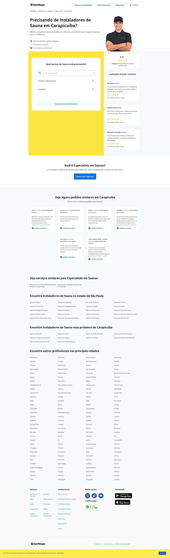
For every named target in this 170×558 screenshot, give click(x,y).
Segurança (120, 5)
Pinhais (88, 416)
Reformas (46, 504)
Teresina (61, 416)
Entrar (135, 5)
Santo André (62, 373)
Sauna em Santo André (37, 314)
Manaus (60, 377)
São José (89, 393)
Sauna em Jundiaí (92, 306)
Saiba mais (60, 553)
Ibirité (88, 440)
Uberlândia (117, 389)
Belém (88, 381)
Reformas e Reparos (46, 11)
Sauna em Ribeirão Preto (122, 310)
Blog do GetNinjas (64, 514)
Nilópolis (33, 420)
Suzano (88, 397)
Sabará (32, 444)
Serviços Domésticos (47, 515)
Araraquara (89, 448)
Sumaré (88, 412)
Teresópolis (118, 452)
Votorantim (118, 440)
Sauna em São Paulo (92, 318)
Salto (32, 460)
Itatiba (116, 456)
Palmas (116, 420)
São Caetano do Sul (64, 393)
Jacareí (116, 416)
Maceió (60, 409)
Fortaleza (117, 357)
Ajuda (60, 529)
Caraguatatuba (91, 444)
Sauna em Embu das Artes (94, 334)
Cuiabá (32, 381)
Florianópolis (90, 369)
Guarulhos (61, 365)
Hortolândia (90, 409)
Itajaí (31, 405)
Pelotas (60, 448)
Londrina (61, 401)
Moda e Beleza (48, 499)
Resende (61, 475)
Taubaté (61, 424)
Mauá (88, 401)
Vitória (60, 389)
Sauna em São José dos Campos (68, 318)
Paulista (117, 432)
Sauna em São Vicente (121, 318)
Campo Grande (91, 377)
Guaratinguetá (91, 468)
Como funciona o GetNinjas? (42, 48)
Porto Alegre (34, 369)
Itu (59, 440)
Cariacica (89, 424)
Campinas (89, 373)
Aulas (32, 499)
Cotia (116, 397)
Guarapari (117, 460)
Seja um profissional (83, 5)
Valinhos (33, 416)
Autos (32, 504)
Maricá (88, 428)
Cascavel (33, 440)
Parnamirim (34, 428)
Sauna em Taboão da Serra (67, 342)
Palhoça (117, 472)
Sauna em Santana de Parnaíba (124, 338)
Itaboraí (117, 444)
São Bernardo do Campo (122, 373)
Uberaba (117, 448)
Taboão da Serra (35, 385)
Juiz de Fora (34, 393)
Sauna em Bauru (35, 302)
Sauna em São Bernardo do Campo (125, 314)
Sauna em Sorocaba (92, 314)
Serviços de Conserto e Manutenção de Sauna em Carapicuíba (43, 286)
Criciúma (89, 460)
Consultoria (34, 509)
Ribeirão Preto (63, 369)
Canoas (88, 389)
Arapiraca (33, 397)
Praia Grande (118, 385)
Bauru (60, 436)
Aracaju (116, 405)
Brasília (116, 361)
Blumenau (117, 401)
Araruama (89, 456)
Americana (61, 428)
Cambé (116, 475)
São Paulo (61, 357)
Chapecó (61, 456)
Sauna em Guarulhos (37, 306)
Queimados (62, 464)
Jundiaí (32, 389)
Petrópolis (89, 432)
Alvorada (33, 432)
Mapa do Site (62, 524)
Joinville (117, 377)
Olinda (116, 409)
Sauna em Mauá (119, 306)
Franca (60, 444)
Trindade (33, 464)
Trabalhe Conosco (64, 509)
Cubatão (33, 475)
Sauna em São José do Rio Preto (40, 318)
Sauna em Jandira (92, 338)
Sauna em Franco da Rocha (123, 334)
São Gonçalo (90, 385)
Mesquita (61, 432)
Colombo (117, 412)
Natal (32, 401)
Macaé (116, 424)
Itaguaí (60, 472)
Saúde (45, 509)
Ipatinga (33, 456)
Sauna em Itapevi (63, 338)
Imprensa (98, 544)
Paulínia (88, 436)
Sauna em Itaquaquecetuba (67, 306)
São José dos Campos (65, 385)
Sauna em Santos (63, 314)
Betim (60, 405)
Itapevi (88, 405)
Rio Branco (33, 357)
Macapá (88, 475)
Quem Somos (62, 494)
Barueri (116, 365)
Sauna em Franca (119, 302)
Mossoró (117, 468)
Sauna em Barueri (36, 334)
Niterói (88, 365)
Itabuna (116, 479)
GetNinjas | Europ (64, 504)
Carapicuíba (118, 393)
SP (61, 11)
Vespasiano (62, 452)
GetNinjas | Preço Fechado (67, 499)
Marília (116, 464)
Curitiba (32, 365)
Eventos (46, 494)
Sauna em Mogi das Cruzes (38, 310)
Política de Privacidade (122, 544)
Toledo (60, 468)
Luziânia (89, 464)
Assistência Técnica (33, 495)
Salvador (33, 361)
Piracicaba (33, 409)
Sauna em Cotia (63, 334)
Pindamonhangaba (36, 468)
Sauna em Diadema (92, 302)
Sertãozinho (90, 472)
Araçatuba (89, 479)
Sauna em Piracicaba (93, 310)
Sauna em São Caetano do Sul (39, 342)
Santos (116, 369)
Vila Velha (61, 381)
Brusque (32, 472)
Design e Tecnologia (33, 515)
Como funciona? (104, 5)
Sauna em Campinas (64, 302)
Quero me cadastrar (85, 176)
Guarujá (60, 397)
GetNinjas (33, 11)
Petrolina (61, 460)
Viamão (88, 420)
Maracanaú (33, 452)
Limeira (32, 436)
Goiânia (60, 361)
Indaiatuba (33, 412)
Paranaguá (61, 479)
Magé (88, 452)
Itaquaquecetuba (63, 412)
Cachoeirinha (34, 424)
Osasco (32, 377)
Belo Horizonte (91, 361)
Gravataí (61, 420)
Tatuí (31, 479)
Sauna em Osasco (64, 310)
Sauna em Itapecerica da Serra (40, 338)
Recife (32, 373)
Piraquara (33, 448)
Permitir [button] (162, 553)
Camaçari (117, 428)
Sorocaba (117, 381)
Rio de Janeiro (91, 357)
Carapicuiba (68, 11)
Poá (115, 436)
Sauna (57, 11)
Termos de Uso (108, 544)
